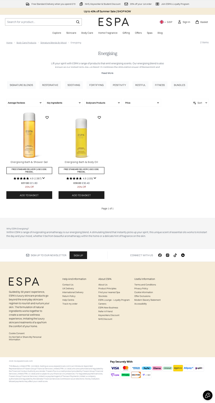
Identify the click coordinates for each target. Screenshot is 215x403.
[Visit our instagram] (167, 255)
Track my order (70, 303)
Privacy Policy (141, 288)
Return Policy (68, 296)
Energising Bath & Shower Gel (29, 162)
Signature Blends (21, 85)
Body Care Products (26, 42)
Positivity (119, 85)
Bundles (179, 85)
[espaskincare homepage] (114, 21)
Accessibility (140, 303)
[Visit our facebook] (160, 255)
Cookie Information (143, 292)
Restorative (50, 85)
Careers (102, 303)
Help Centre (68, 299)
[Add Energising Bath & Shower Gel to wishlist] (47, 117)
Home (9, 42)
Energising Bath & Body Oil (81, 162)
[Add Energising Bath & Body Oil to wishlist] (99, 117)
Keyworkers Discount (108, 315)
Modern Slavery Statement (147, 299)
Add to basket (29, 195)
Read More (107, 73)
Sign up (78, 255)
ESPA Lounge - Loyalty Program (114, 299)
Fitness (160, 85)
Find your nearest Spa (109, 292)
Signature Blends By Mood (53, 42)
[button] (207, 395)
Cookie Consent (17, 333)
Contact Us (67, 284)
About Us (102, 284)
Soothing (73, 85)
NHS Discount (105, 319)
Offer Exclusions (142, 296)
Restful (140, 85)
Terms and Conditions (145, 284)
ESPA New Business (108, 307)
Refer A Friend (105, 311)
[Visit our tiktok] (175, 255)
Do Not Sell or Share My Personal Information (25, 338)
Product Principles (107, 288)
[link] (184, 22)
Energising (107, 53)
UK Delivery (68, 288)
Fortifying (96, 85)
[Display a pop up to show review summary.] (43, 178)
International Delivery (72, 292)
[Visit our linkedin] (183, 255)
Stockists (102, 296)
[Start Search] (78, 21)
